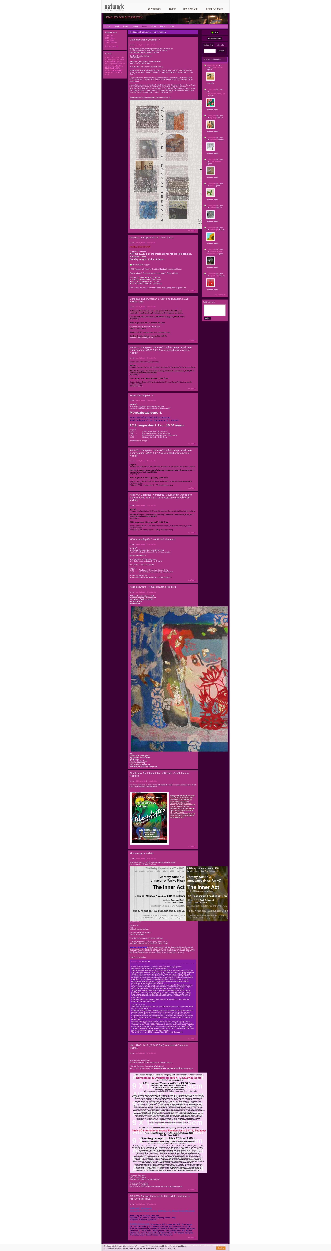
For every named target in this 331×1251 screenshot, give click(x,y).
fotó (114, 61)
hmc (106, 64)
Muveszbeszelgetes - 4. (142, 395)
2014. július (109, 36)
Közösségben (208, 45)
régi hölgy (213, 118)
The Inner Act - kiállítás (141, 853)
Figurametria (214, 276)
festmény (108, 62)
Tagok (116, 26)
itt (174, 1248)
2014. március (110, 38)
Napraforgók (214, 230)
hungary (113, 66)
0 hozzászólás (151, 45)
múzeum (108, 70)
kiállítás (119, 66)
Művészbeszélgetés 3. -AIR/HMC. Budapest (152, 539)
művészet (117, 70)
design (114, 59)
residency (108, 72)
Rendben (221, 1248)
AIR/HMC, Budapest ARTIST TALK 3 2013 (152, 237)
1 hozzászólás (151, 858)
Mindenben (221, 45)
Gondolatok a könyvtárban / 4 (145, 39)
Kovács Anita (211, 90)
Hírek (144, 26)
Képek (126, 26)
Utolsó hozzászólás (138, 957)
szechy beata (117, 72)
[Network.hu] (114, 8)
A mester (213, 208)
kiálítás (117, 68)
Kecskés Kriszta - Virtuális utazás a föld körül (153, 587)
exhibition (120, 59)
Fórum (153, 26)
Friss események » (220, 295)
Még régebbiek (110, 46)
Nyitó (108, 26)
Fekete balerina (215, 162)
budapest (108, 59)
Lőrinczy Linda (140, 781)
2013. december (111, 43)
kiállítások (109, 68)
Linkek (163, 26)
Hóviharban (214, 140)
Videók (135, 26)
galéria (119, 62)
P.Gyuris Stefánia (213, 65)
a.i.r (106, 57)
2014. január (109, 40)
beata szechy (119, 57)
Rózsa (212, 186)
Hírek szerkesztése (214, 38)
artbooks (111, 57)
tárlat (107, 75)
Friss (172, 26)
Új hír (216, 32)
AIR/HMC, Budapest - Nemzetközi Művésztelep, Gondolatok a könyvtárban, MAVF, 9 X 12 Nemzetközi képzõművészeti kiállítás (161, 350)
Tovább (191, 231)
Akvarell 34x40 (218, 68)
